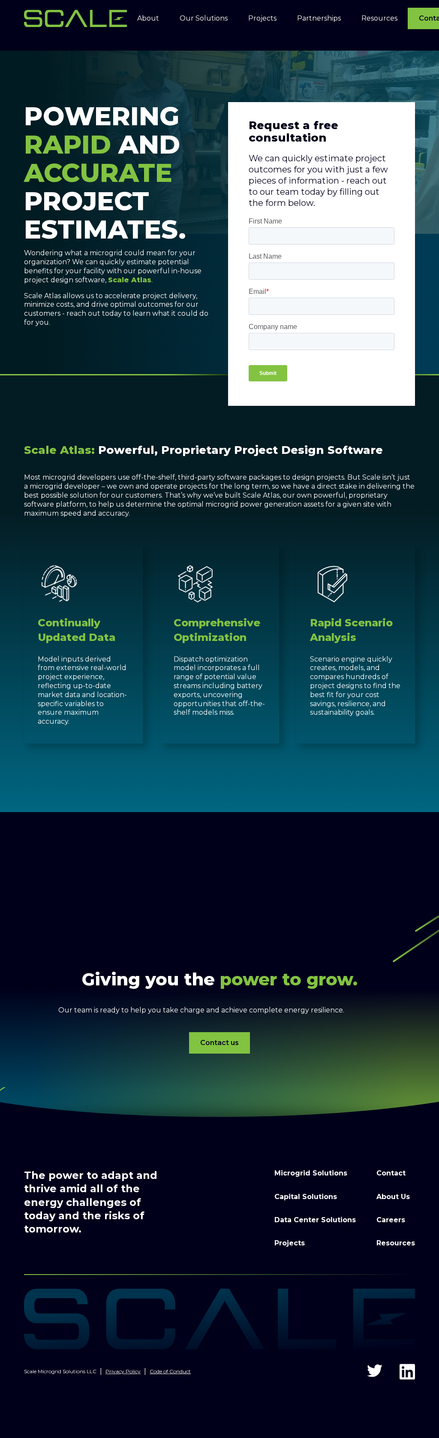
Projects (289, 1243)
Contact (391, 1173)
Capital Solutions (305, 1197)
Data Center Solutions (315, 1220)
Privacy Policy (123, 1371)
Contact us (219, 1043)
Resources (395, 1243)
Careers (390, 1220)
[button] (148, 18)
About (148, 18)
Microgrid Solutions (310, 1173)
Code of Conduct (170, 1371)
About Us (393, 1197)
